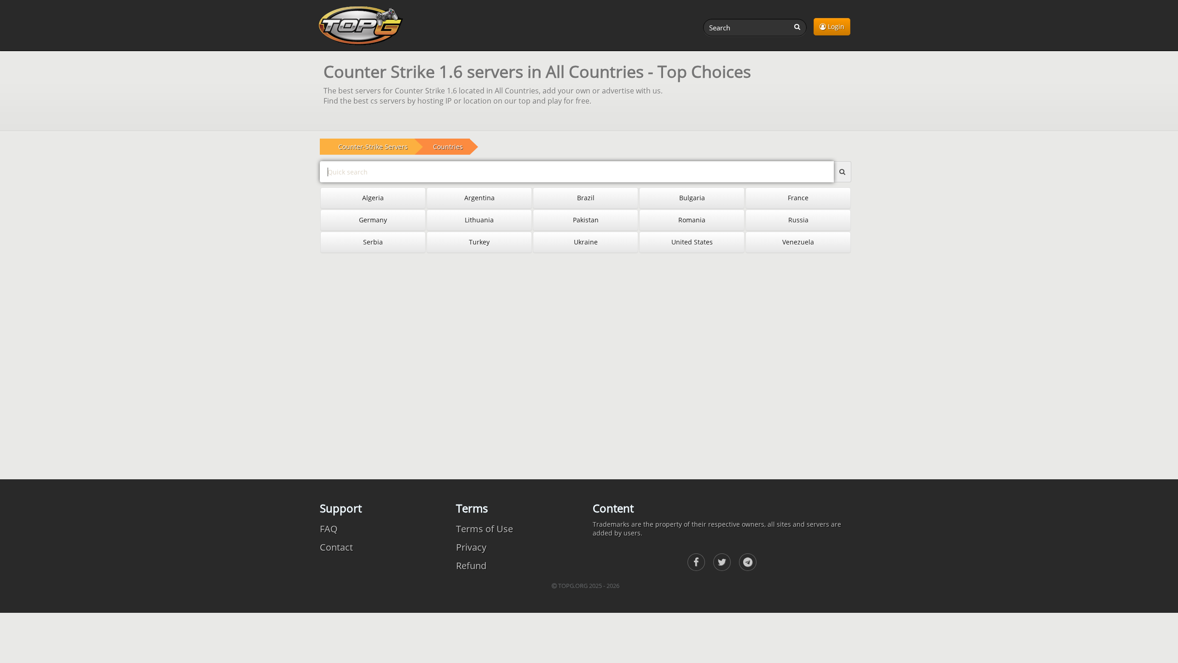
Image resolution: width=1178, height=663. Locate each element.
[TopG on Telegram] (747, 562)
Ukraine (586, 242)
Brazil (586, 197)
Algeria (373, 197)
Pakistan (586, 219)
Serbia (373, 242)
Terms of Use (484, 529)
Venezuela (798, 242)
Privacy (471, 547)
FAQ (329, 529)
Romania (691, 219)
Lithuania (479, 219)
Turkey (479, 242)
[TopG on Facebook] (696, 562)
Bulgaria (692, 197)
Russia (798, 219)
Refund (471, 565)
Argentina (479, 197)
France (798, 197)
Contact (336, 547)
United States (692, 242)
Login (835, 26)
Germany (373, 219)
